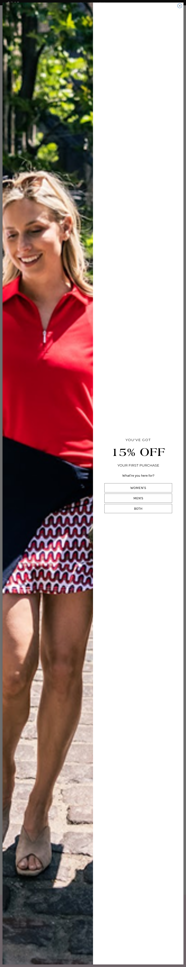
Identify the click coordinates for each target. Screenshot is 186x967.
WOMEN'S (138, 488)
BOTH (138, 509)
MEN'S (138, 498)
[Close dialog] (180, 6)
